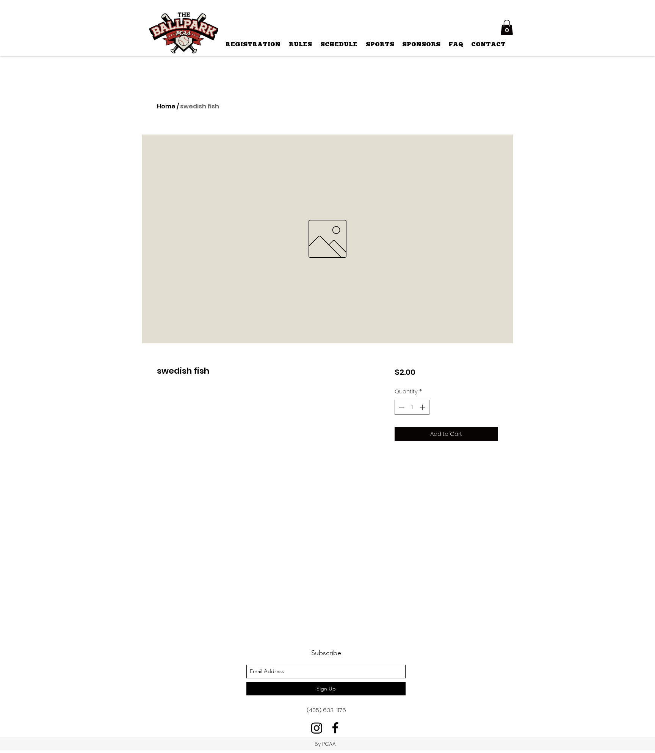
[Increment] (423, 407)
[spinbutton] (412, 407)
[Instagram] (316, 727)
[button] (506, 27)
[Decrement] (401, 407)
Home (166, 106)
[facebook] (335, 727)
